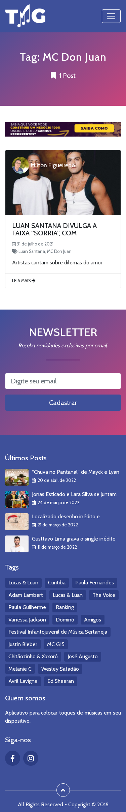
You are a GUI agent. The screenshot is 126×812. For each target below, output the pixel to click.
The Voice (103, 595)
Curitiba (57, 582)
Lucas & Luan (23, 582)
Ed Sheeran (60, 681)
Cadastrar (63, 403)
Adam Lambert (25, 595)
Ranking (65, 607)
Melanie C (20, 669)
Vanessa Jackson (27, 619)
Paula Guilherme (27, 607)
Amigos (92, 619)
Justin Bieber (22, 644)
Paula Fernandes (94, 582)
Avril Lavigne (23, 681)
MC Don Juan (59, 251)
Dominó (65, 619)
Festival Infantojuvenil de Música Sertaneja (57, 632)
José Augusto (83, 656)
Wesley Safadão (60, 669)
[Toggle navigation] (111, 16)
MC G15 (56, 644)
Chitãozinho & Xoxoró (33, 656)
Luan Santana (31, 251)
